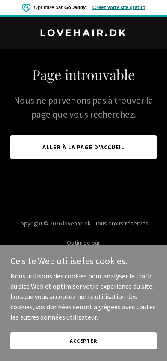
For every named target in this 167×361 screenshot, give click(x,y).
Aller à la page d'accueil (83, 147)
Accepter (83, 340)
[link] (83, 33)
